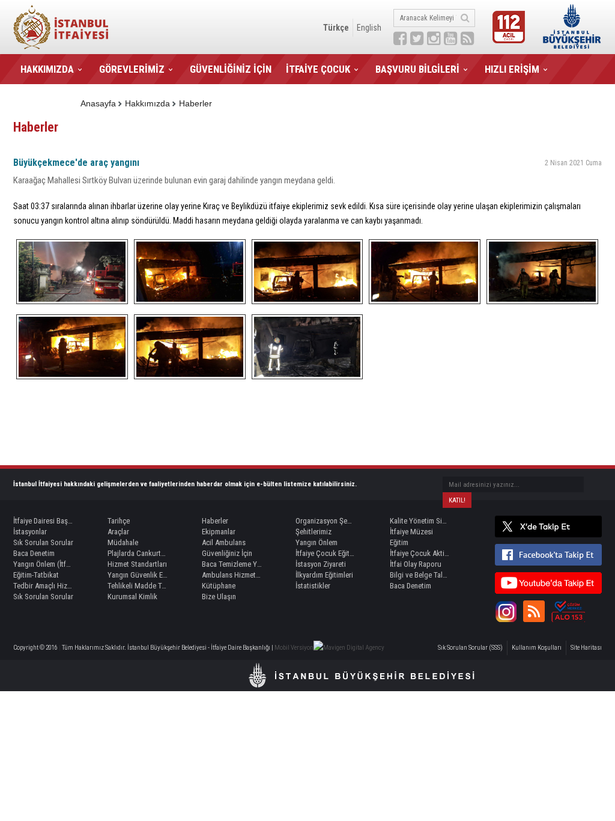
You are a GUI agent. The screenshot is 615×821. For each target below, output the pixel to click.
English (369, 27)
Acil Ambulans (224, 542)
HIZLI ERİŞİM (512, 69)
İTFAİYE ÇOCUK (318, 69)
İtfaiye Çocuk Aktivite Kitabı (420, 553)
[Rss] (534, 611)
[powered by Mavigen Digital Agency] (349, 648)
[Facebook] (548, 555)
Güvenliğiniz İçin (227, 553)
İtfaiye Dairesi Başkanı (43, 520)
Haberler (195, 103)
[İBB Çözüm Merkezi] (568, 611)
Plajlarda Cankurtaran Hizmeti (138, 553)
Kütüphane (218, 585)
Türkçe (336, 27)
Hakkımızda (147, 103)
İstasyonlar (30, 531)
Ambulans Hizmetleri (232, 574)
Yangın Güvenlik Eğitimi (138, 574)
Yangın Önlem (316, 542)
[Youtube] (548, 583)
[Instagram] (506, 611)
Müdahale (123, 542)
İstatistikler (312, 585)
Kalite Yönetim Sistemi (420, 520)
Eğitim (399, 542)
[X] (548, 526)
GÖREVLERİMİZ (132, 69)
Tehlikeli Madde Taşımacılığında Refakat (138, 585)
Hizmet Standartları (137, 564)
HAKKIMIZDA (47, 69)
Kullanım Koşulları (537, 648)
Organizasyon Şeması (325, 520)
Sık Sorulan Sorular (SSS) (470, 648)
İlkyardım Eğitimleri (324, 574)
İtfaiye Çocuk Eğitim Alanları (325, 553)
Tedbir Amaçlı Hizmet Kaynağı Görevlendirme (43, 585)
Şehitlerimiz (313, 531)
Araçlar (118, 531)
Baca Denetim (34, 553)
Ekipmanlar (218, 531)
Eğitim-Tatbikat (36, 574)
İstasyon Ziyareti (320, 564)
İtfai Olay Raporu (415, 564)
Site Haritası (586, 648)
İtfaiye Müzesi (411, 531)
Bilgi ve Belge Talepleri (420, 574)
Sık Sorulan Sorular (43, 542)
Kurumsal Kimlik (132, 596)
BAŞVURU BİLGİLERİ (417, 69)
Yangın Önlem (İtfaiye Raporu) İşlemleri (43, 564)
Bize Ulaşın (219, 596)
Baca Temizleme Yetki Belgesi (232, 564)
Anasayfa (98, 103)
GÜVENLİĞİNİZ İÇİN (230, 69)
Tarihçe (119, 520)
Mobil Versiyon (294, 648)
